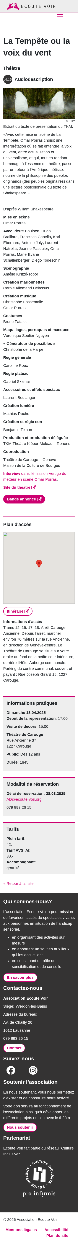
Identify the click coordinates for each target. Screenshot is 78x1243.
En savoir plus (20, 977)
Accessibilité (56, 1230)
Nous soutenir (20, 1127)
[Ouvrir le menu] (60, 16)
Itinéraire (15, 611)
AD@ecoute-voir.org (24, 799)
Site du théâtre (16, 487)
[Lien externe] (10, 1071)
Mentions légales (21, 1230)
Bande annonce (21, 499)
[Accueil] (31, 6)
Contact (14, 1048)
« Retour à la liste (18, 883)
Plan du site (57, 1235)
